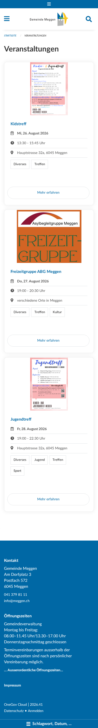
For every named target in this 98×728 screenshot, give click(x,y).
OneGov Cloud (15, 705)
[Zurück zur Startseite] (49, 19)
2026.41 (36, 705)
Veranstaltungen (35, 35)
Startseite (10, 35)
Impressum (12, 685)
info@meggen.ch (17, 601)
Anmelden (35, 711)
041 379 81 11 (15, 595)
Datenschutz (14, 711)
